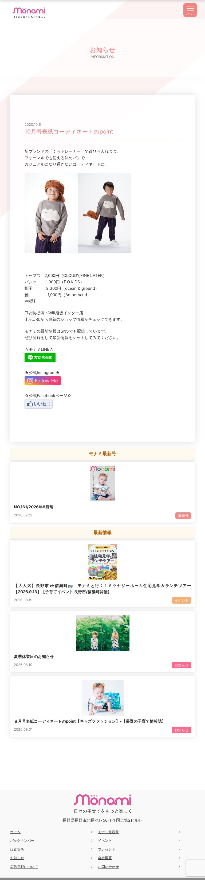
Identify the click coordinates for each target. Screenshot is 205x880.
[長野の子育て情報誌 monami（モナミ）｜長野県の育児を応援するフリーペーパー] (29, 18)
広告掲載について (24, 866)
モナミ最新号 (108, 832)
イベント (105, 840)
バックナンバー (22, 840)
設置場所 (17, 849)
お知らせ (17, 858)
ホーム (15, 832)
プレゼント (106, 849)
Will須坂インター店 (65, 312)
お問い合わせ (108, 866)
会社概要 (105, 858)
